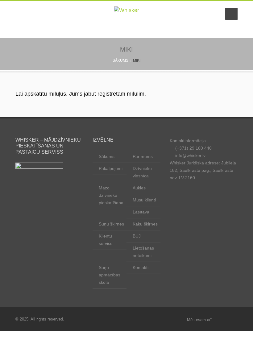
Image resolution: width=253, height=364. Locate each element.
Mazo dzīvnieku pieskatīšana (111, 195)
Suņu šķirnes (111, 223)
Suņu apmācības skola (109, 275)
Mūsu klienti (144, 199)
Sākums (106, 156)
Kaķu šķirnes (145, 223)
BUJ (137, 236)
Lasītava (141, 211)
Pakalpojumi (110, 168)
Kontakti (140, 267)
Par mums (143, 156)
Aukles (139, 187)
